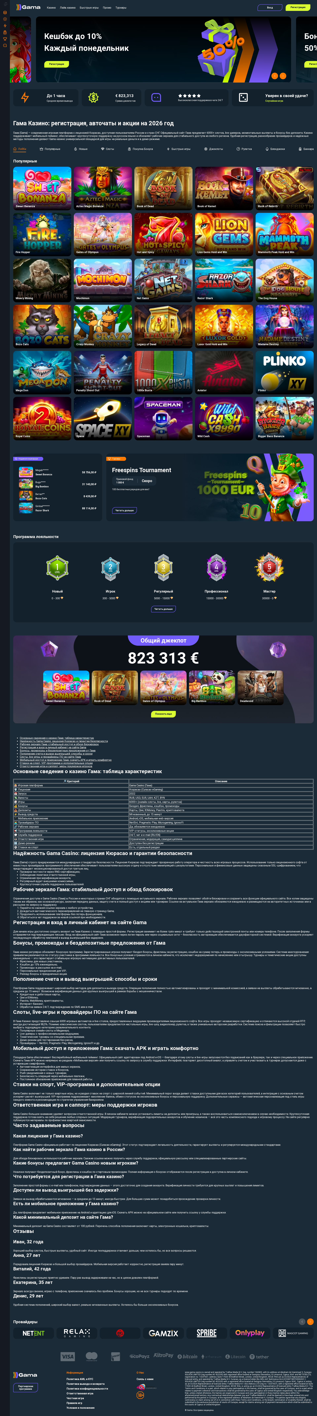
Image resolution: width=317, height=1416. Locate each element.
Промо (107, 7)
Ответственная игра (80, 1393)
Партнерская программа (25, 1387)
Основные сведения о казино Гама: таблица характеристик (57, 738)
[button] (274, 76)
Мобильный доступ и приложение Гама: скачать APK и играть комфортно (66, 760)
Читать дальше (124, 510)
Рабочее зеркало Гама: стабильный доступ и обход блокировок (59, 744)
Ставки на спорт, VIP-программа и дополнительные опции (56, 763)
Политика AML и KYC (80, 1379)
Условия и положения (80, 1407)
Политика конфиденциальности (87, 1388)
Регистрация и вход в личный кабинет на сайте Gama (53, 747)
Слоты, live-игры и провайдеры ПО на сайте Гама (50, 756)
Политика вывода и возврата (86, 1383)
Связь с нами (145, 1379)
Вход (270, 7)
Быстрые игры (89, 7)
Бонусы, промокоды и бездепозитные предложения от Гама (57, 750)
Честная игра (75, 1398)
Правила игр (74, 1403)
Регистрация (298, 7)
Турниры (120, 7)
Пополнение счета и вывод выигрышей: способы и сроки (56, 753)
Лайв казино (68, 7)
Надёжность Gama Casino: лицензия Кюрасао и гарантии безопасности (64, 741)
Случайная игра (274, 101)
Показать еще (163, 714)
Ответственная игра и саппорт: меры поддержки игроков (56, 766)
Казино (51, 7)
